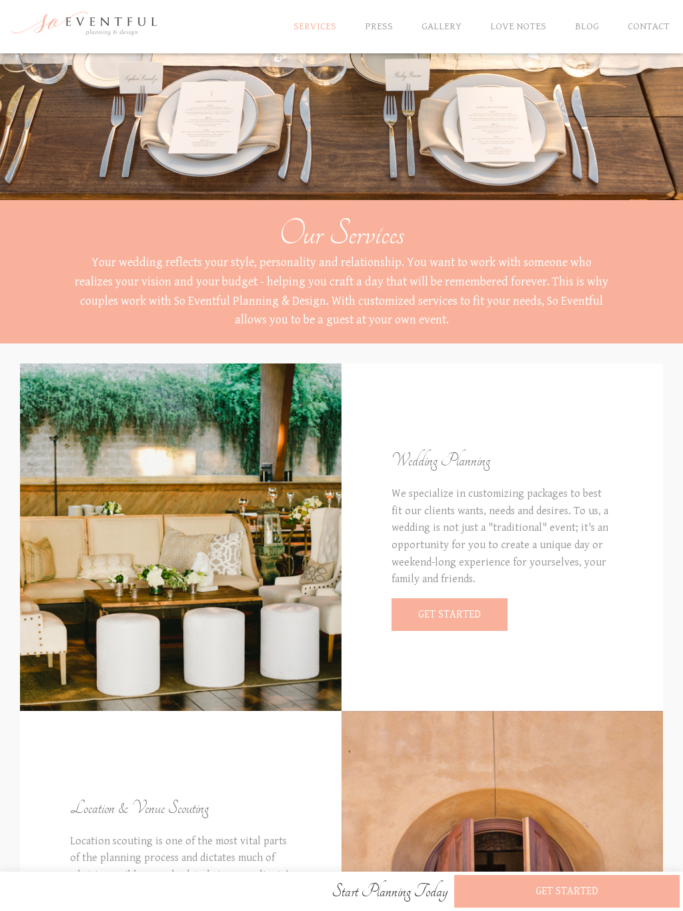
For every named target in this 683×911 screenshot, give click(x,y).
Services (314, 26)
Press (379, 26)
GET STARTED (449, 614)
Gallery (442, 26)
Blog (587, 26)
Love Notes (518, 26)
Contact (649, 26)
